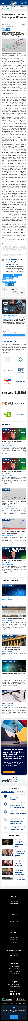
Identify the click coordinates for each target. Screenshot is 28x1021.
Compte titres (14, 901)
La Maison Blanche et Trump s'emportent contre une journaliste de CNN (18, 830)
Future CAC (15, 6)
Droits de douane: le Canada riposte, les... (20, 864)
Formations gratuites (14, 971)
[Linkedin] (16, 994)
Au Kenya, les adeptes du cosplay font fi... (20, 872)
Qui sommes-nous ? (14, 984)
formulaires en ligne (14, 906)
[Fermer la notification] (25, 1006)
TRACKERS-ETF (14, 921)
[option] (15, 7)
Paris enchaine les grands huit (13, 619)
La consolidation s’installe (15, 798)
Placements (8, 275)
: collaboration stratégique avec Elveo (17, 806)
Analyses (18, 275)
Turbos (14, 924)
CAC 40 (4, 6)
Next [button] (27, 7)
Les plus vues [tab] (20, 791)
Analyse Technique (10, 277)
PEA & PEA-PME (14, 899)
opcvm (14, 917)
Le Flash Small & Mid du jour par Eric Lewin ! (13, 442)
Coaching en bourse (14, 973)
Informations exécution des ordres (11, 1003)
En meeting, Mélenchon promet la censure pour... (20, 843)
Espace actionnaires (14, 989)
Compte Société (14, 903)
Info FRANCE (6, 597)
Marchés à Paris (14, 937)
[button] (21, 2)
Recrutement (14, 991)
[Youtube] (19, 994)
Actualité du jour (9, 281)
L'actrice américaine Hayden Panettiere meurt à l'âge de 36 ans (17, 823)
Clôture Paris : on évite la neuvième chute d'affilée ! (11, 648)
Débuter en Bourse (14, 966)
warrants (14, 919)
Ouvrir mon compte (9, 772)
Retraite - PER (14, 955)
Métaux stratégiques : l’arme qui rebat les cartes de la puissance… (14, 503)
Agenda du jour (7, 703)
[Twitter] (13, 994)
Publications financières (14, 987)
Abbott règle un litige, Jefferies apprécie (13, 674)
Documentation (8, 769)
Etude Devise (8, 279)
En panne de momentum (18, 814)
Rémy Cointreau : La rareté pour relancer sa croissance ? (13, 532)
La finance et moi (14, 969)
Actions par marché (14, 940)
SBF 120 (22, 6)
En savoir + (14, 1017)
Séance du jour (14, 935)
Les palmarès (14, 942)
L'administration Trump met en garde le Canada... (20, 854)
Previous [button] (12, 7)
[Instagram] (8, 994)
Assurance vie (14, 953)
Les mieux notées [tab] (7, 791)
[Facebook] (11, 994)
